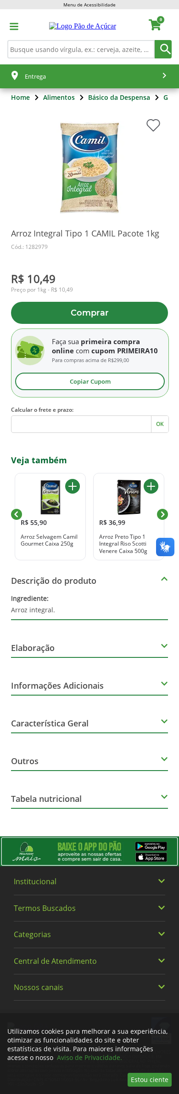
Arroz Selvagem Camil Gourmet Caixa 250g (49, 540)
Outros (25, 760)
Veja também (39, 460)
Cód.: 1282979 (29, 246)
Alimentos (59, 97)
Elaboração (33, 647)
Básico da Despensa (119, 97)
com (83, 350)
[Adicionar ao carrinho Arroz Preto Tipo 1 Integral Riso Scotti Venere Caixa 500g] (151, 486)
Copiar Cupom (90, 381)
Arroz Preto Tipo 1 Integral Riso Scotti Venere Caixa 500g (123, 544)
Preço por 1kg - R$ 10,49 (42, 290)
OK (160, 424)
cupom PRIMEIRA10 (124, 350)
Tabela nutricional (46, 798)
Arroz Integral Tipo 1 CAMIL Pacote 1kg (85, 233)
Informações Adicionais (57, 685)
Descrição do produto (53, 580)
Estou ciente (149, 1079)
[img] (89, 851)
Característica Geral (50, 723)
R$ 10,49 (33, 278)
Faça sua (65, 341)
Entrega (35, 76)
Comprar (90, 313)
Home (20, 97)
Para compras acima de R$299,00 (90, 360)
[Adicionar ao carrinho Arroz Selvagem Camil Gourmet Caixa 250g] (72, 486)
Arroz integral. (33, 604)
